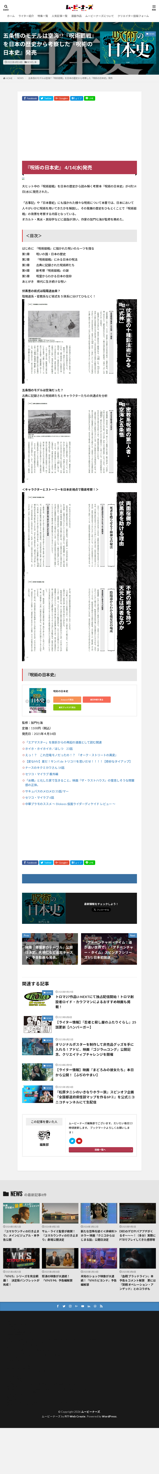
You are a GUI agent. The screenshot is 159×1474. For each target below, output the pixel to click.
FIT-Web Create (75, 1416)
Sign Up (11, 1337)
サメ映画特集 (15, 1360)
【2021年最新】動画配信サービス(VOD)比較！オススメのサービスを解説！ (53, 1339)
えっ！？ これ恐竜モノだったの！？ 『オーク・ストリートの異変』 (71, 755)
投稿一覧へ (100, 1149)
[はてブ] (76, 98)
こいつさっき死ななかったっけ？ (26, 1344)
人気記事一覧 (60, 16)
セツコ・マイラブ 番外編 (41, 774)
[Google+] (61, 98)
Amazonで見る (67, 700)
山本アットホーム (17, 1394)
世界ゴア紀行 (15, 1379)
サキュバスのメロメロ (20, 1358)
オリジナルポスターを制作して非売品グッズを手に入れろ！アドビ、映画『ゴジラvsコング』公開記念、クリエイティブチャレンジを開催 (94, 1049)
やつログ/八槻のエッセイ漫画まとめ (28, 1350)
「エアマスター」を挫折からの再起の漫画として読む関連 (63, 742)
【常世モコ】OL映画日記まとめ (26, 1342)
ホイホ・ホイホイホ (19, 1368)
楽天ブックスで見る (67, 707)
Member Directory (17, 1324)
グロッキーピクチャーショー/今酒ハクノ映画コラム (37, 1355)
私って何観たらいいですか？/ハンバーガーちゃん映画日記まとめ (45, 1402)
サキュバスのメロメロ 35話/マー (47, 791)
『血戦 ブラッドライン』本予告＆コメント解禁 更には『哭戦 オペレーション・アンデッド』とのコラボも (137, 1282)
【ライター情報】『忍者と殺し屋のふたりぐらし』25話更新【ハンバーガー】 (95, 1024)
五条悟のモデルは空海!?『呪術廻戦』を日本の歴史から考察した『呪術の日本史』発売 (70, 78)
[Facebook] (30, 98)
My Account (14, 1326)
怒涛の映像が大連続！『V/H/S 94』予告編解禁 (57, 1278)
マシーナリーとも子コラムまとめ (26, 1371)
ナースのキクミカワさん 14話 (44, 767)
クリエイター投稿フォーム (133, 16)
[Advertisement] (79, 131)
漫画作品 (76, 16)
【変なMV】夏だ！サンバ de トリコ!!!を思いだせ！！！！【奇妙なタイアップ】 (78, 761)
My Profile (13, 1329)
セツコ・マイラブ (17, 1363)
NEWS (30, 62)
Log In (10, 1321)
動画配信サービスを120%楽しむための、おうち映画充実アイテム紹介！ (50, 1389)
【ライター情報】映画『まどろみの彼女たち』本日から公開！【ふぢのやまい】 (94, 1072)
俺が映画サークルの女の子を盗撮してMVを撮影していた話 (41, 1384)
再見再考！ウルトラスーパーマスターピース (33, 1386)
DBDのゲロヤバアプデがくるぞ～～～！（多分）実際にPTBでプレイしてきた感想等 (137, 1235)
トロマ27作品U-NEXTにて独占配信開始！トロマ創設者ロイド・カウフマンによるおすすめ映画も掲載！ (94, 1002)
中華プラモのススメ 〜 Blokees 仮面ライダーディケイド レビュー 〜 (70, 804)
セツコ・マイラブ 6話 (39, 797)
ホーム (11, 16)
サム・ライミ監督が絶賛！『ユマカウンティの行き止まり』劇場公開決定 (60, 1235)
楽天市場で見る (96, 700)
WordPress (109, 1416)
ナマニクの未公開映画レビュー (25, 1365)
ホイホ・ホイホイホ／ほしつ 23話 (49, 748)
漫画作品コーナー (17, 1397)
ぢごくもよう (15, 1347)
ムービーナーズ (90, 1411)
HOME (9, 78)
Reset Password (16, 1334)
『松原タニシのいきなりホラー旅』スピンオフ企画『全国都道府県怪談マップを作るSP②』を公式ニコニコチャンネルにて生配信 (95, 1097)
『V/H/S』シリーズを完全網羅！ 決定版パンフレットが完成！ (21, 1280)
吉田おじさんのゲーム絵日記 (24, 1392)
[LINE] (89, 98)
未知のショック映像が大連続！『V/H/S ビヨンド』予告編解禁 (99, 1280)
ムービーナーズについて (99, 16)
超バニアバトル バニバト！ (23, 1405)
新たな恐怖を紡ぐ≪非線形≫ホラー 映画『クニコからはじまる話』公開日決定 (99, 1235)
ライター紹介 (26, 16)
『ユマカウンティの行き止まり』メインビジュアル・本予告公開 (21, 1235)
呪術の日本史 (60, 691)
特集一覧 (43, 16)
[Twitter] (46, 98)
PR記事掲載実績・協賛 (20, 1331)
